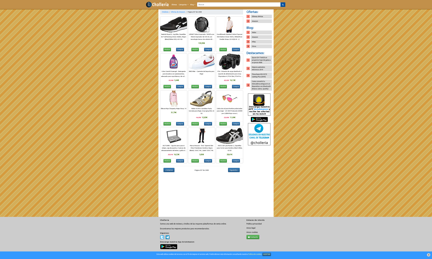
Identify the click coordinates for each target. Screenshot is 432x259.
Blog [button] (192, 5)
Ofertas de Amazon (178, 12)
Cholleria (165, 12)
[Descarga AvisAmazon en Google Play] (259, 104)
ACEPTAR (266, 254)
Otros (254, 46)
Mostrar (167, 49)
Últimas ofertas (257, 16)
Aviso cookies (252, 232)
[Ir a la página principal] (157, 4)
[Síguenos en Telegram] (259, 134)
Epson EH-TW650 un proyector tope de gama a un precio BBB (261, 60)
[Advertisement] (259, 182)
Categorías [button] (183, 5)
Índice (254, 32)
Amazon (255, 21)
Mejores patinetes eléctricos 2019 (258, 68)
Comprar (180, 49)
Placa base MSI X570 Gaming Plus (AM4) (259, 75)
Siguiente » (234, 170)
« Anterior (169, 170)
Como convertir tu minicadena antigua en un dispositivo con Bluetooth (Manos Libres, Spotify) (261, 85)
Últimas (174, 5)
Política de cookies (255, 254)
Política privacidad (254, 224)
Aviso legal (250, 228)
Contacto (254, 237)
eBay (254, 42)
